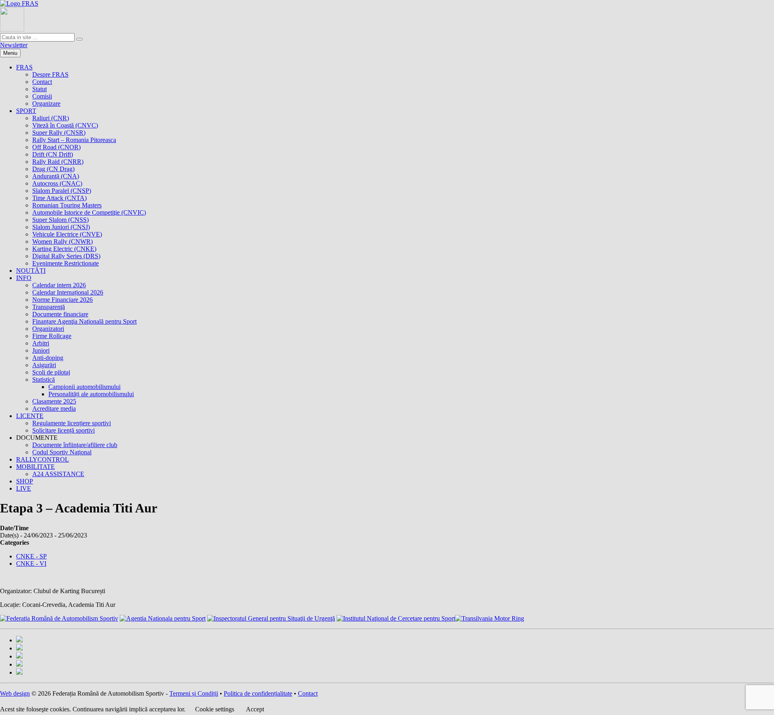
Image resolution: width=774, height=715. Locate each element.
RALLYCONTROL (42, 459)
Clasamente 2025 (54, 401)
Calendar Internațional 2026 (67, 292)
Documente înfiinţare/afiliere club (74, 444)
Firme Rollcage (51, 335)
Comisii (42, 96)
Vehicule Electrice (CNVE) (67, 234)
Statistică (43, 379)
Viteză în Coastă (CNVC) (65, 125)
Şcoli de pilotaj (51, 372)
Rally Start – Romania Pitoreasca (74, 139)
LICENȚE (30, 415)
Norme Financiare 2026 (62, 299)
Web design (15, 693)
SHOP (24, 481)
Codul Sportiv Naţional (62, 452)
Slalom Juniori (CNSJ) (61, 227)
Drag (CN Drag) (53, 168)
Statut (39, 89)
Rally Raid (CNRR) (57, 161)
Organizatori (48, 328)
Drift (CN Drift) (52, 154)
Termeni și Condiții (193, 693)
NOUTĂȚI (31, 270)
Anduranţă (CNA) (55, 176)
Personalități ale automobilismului (91, 394)
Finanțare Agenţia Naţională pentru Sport (84, 321)
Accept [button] (255, 709)
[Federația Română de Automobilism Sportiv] (19, 3)
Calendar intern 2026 (59, 285)
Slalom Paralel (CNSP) (61, 190)
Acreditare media (54, 408)
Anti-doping (47, 357)
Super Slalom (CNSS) (60, 219)
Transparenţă (48, 306)
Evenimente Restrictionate (65, 263)
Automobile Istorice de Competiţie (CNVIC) (89, 212)
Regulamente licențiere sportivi (71, 423)
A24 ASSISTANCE (58, 473)
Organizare (46, 103)
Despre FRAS (50, 74)
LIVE (23, 488)
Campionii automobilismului (84, 386)
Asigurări (44, 365)
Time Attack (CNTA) (59, 197)
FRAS (24, 67)
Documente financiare (60, 314)
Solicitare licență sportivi (63, 430)
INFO (23, 277)
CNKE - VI (31, 563)
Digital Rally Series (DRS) (66, 256)
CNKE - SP (31, 556)
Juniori (41, 350)
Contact (42, 81)
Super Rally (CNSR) (58, 132)
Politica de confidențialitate (258, 693)
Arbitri (40, 343)
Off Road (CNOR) (56, 147)
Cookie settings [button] (214, 709)
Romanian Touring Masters (67, 205)
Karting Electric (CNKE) (64, 248)
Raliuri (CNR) (50, 118)
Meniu (10, 53)
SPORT (26, 110)
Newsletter (13, 45)
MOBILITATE (35, 466)
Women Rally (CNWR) (62, 241)
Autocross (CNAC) (57, 183)
